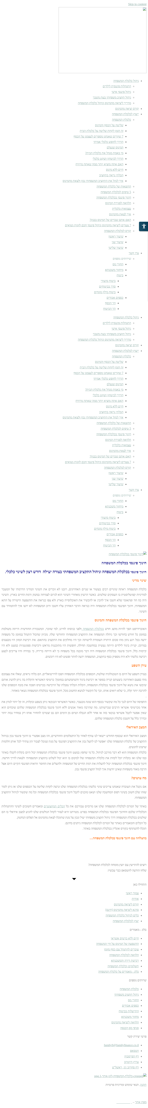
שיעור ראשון (115, 236)
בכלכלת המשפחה (93, 628)
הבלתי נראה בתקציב (111, 175)
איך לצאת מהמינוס (120, 214)
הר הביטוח (109, 308)
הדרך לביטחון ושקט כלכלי (108, 158)
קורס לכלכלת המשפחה (117, 230)
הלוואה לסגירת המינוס (118, 203)
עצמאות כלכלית (121, 208)
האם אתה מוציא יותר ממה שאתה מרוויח (99, 164)
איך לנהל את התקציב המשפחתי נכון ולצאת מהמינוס (93, 180)
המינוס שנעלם (115, 147)
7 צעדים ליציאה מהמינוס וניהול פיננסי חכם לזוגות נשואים (98, 225)
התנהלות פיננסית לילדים (117, 86)
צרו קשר (134, 253)
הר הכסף (110, 303)
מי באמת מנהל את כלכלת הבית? (104, 153)
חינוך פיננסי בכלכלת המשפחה (113, 197)
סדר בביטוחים (107, 286)
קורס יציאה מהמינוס (127, 108)
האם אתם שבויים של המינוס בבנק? (110, 219)
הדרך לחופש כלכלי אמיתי (108, 141)
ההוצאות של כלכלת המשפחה (114, 186)
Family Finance (111, 1093)
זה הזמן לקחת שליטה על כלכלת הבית (101, 130)
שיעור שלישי (115, 247)
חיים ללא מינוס (114, 169)
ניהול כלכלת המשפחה (126, 80)
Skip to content (137, 4)
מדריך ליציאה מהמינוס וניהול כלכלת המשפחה (104, 103)
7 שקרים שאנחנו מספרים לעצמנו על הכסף (98, 136)
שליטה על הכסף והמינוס (109, 125)
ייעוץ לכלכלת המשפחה (125, 114)
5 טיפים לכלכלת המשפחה (116, 192)
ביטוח (120, 275)
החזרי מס (118, 264)
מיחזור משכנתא (114, 269)
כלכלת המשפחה (121, 119)
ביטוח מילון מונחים (105, 292)
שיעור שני (117, 242)
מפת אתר (140, 1102)
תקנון (143, 1084)
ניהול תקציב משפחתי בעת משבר (112, 97)
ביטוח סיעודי (108, 281)
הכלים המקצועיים (54, 806)
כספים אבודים (115, 297)
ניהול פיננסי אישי (121, 91)
